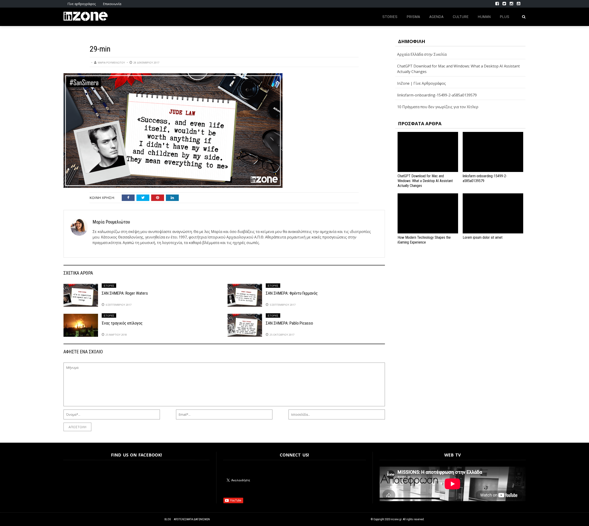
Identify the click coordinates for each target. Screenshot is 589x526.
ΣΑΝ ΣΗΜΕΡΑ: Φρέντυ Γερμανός (292, 293)
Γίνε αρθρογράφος (81, 4)
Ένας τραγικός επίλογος (122, 323)
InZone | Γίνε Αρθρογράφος (421, 83)
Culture (461, 17)
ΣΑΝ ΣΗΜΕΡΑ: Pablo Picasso (289, 323)
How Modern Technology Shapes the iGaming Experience (424, 239)
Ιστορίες (109, 285)
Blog (168, 519)
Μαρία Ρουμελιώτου (111, 62)
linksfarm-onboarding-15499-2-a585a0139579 (437, 95)
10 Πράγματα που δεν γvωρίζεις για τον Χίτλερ (437, 106)
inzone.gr (396, 519)
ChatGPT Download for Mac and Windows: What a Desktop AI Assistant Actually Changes (425, 181)
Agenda (436, 17)
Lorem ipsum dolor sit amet (482, 237)
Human (484, 17)
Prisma (413, 17)
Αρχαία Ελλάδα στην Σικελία (422, 54)
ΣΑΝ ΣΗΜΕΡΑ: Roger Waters (125, 293)
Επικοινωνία (112, 4)
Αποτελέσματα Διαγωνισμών (192, 519)
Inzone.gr (74, 478)
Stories (390, 17)
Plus (504, 17)
